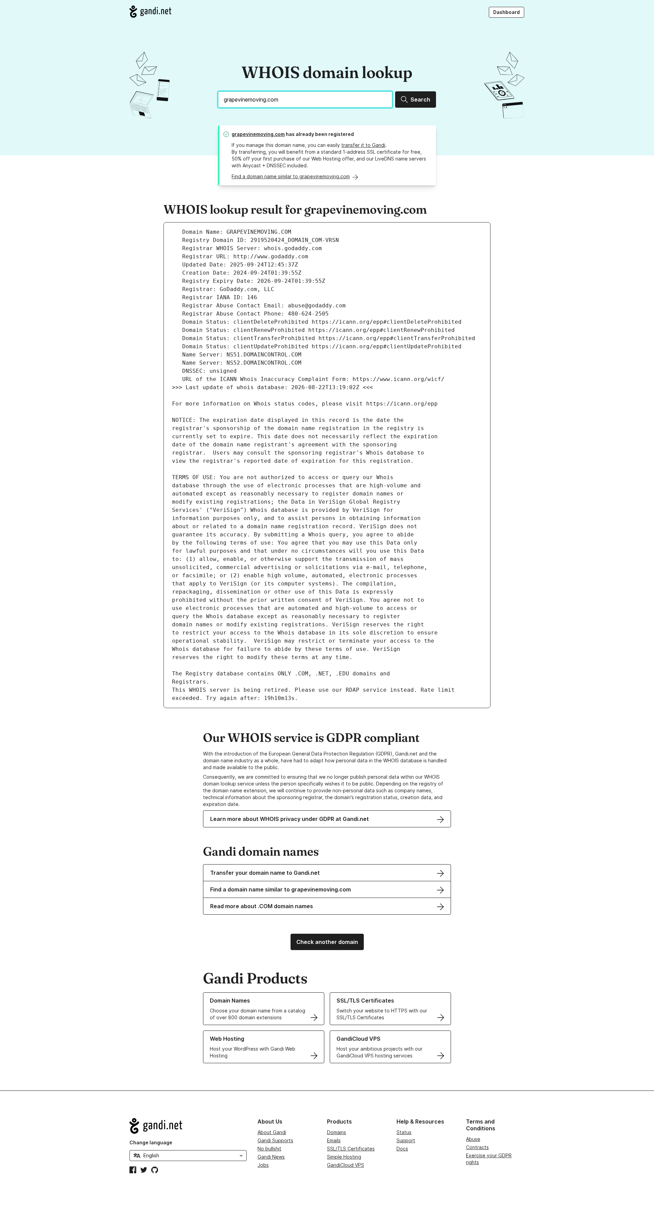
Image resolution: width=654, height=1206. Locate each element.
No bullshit (269, 1148)
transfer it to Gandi (363, 145)
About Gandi (272, 1132)
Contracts (477, 1147)
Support (405, 1140)
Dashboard (506, 12)
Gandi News (271, 1157)
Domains (336, 1132)
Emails (334, 1140)
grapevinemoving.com (258, 134)
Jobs (263, 1165)
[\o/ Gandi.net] (188, 1126)
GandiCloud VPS (345, 1165)
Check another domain (327, 941)
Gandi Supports (275, 1140)
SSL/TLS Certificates (351, 1148)
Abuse (473, 1139)
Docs (402, 1148)
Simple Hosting (344, 1157)
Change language (150, 1142)
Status (403, 1132)
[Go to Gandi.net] (150, 11)
